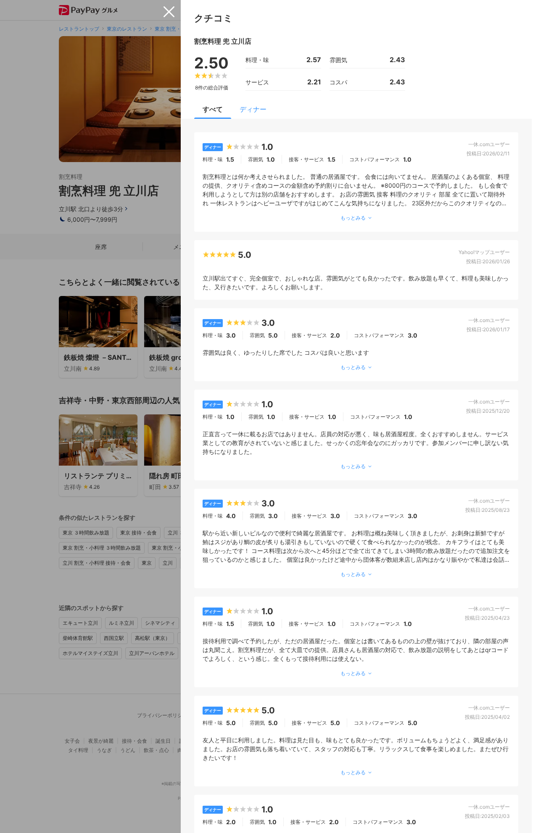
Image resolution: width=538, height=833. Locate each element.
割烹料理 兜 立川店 (222, 41)
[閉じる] (169, 12)
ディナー (253, 109)
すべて (213, 109)
